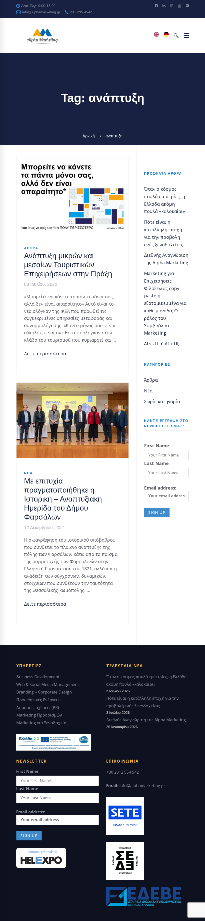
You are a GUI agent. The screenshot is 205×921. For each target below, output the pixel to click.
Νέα (148, 391)
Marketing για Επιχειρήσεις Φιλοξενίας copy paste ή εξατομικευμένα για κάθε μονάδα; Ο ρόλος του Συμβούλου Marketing (165, 303)
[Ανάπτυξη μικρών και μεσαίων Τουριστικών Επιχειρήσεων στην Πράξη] (72, 160)
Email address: (160, 488)
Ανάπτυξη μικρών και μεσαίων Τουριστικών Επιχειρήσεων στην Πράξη (68, 265)
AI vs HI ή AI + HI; (161, 344)
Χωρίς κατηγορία (162, 401)
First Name (156, 445)
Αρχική (88, 136)
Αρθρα (31, 248)
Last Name (156, 463)
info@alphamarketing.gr (40, 12)
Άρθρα (151, 380)
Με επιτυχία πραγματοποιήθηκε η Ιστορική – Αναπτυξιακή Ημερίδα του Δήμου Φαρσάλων (63, 499)
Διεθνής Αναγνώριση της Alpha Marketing (146, 720)
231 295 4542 (80, 12)
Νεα (28, 473)
